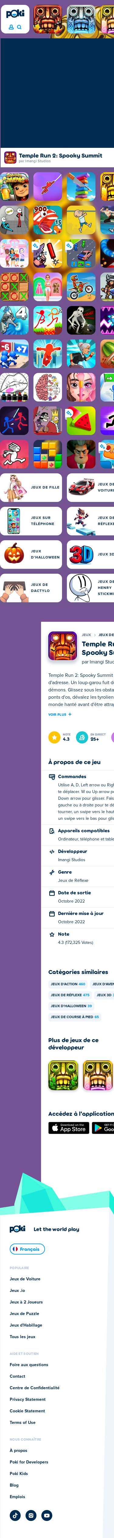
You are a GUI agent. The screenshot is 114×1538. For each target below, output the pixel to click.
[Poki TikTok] (15, 1515)
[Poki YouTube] (46, 1515)
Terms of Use (23, 1423)
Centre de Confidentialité (35, 1388)
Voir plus (57, 714)
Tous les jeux (22, 1337)
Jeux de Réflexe (70, 995)
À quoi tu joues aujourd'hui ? (19, 27)
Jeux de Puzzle (24, 1314)
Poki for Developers (29, 1462)
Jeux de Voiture (25, 1279)
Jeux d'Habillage (26, 1325)
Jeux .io (17, 1291)
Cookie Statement (27, 1411)
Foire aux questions (29, 1365)
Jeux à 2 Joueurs (26, 1302)
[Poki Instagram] (31, 1515)
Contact (17, 1376)
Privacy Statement (28, 1399)
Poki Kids (19, 1474)
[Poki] (15, 13)
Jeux (86, 635)
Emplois (17, 1497)
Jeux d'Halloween (71, 1006)
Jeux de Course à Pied (75, 1017)
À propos (18, 1451)
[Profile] (11, 27)
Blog (14, 1485)
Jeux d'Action (68, 984)
